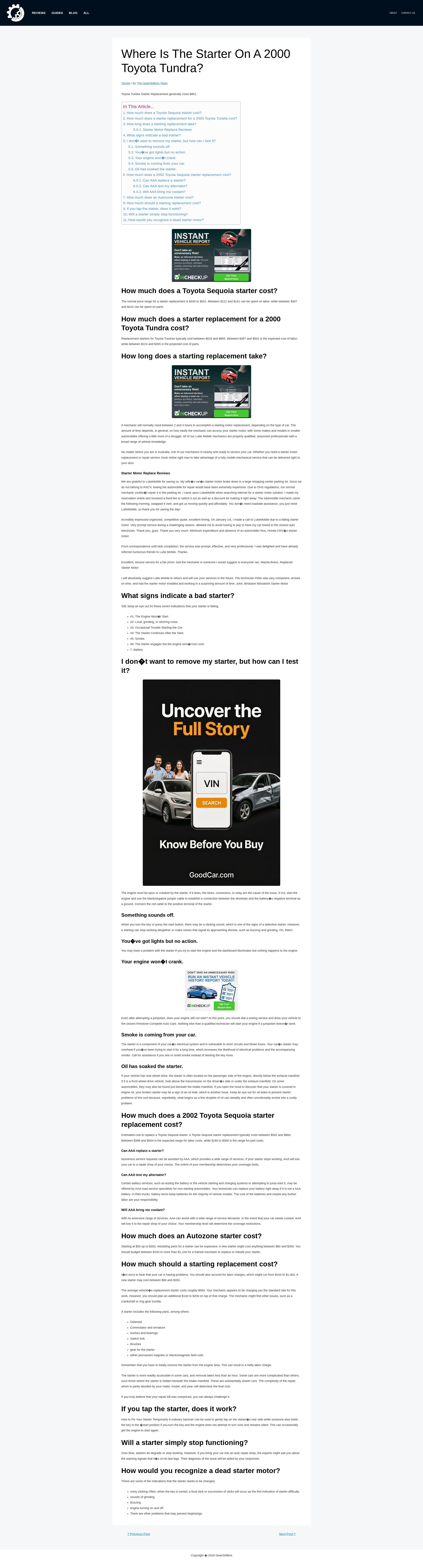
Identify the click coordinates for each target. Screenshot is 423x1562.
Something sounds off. (153, 147)
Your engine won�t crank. (155, 158)
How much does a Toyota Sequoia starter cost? (164, 113)
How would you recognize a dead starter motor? (166, 220)
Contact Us (408, 13)
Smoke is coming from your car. (160, 163)
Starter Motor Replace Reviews (167, 130)
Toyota (125, 83)
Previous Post (138, 1534)
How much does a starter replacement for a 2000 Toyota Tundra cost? (182, 118)
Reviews (39, 13)
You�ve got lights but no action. (160, 152)
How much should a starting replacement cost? (164, 203)
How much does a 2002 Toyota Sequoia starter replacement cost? (179, 175)
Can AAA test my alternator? (165, 186)
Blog (73, 13)
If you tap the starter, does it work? (154, 209)
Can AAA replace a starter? (164, 180)
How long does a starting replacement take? (161, 124)
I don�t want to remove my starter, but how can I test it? (171, 141)
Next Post (287, 1534)
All (86, 13)
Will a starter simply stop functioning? (158, 214)
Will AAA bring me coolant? (164, 192)
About (393, 13)
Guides (57, 13)
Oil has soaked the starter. (155, 169)
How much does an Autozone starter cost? (160, 197)
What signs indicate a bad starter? (154, 135)
